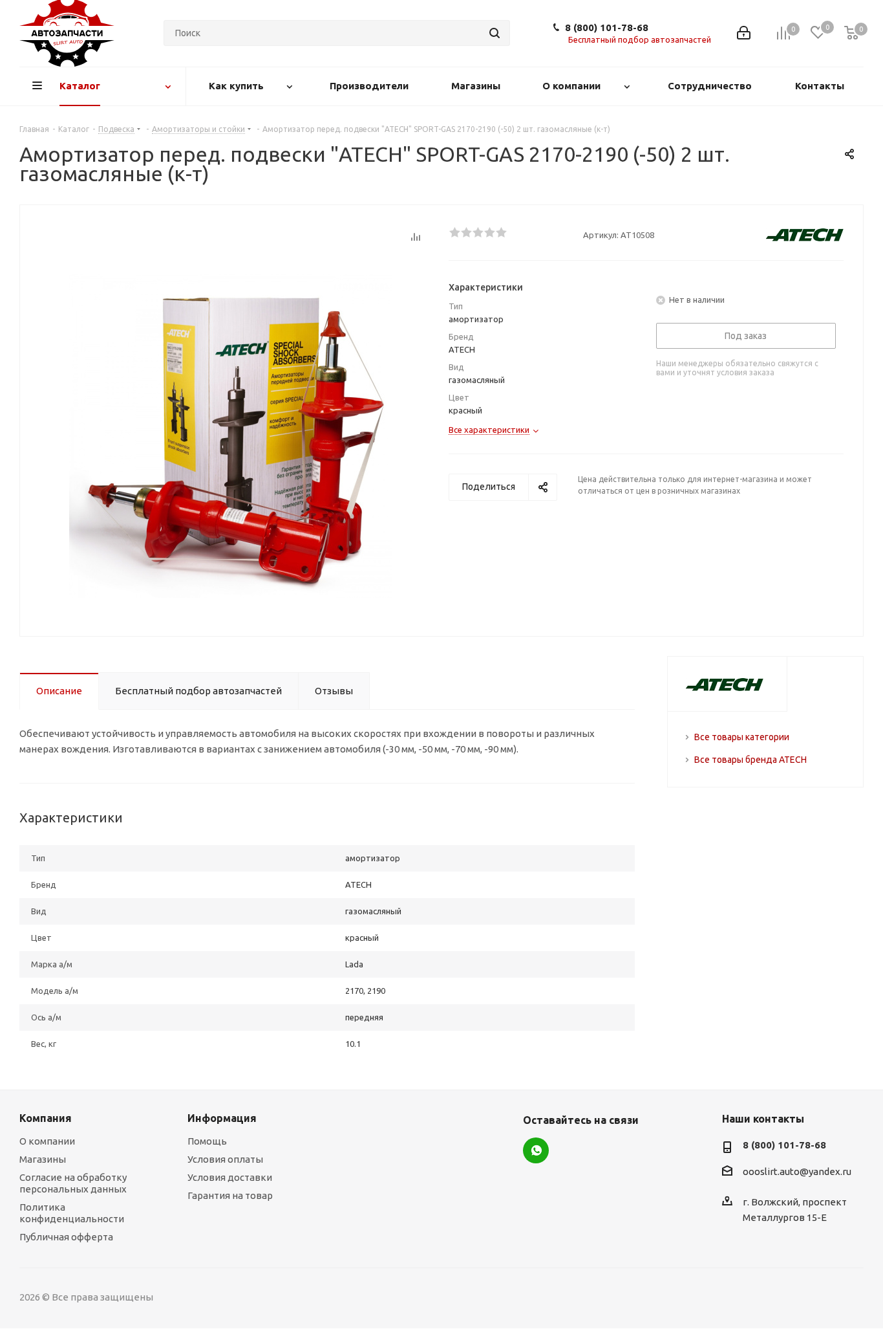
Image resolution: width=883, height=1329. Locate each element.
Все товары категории (741, 737)
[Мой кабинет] (743, 33)
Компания (45, 1118)
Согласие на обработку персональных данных (73, 1183)
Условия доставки (229, 1177)
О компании (47, 1141)
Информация (222, 1118)
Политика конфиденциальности (71, 1213)
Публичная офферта (66, 1236)
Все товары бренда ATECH (750, 759)
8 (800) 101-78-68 (606, 27)
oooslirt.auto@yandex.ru (797, 1172)
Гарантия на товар (230, 1195)
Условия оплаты (225, 1159)
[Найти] (494, 33)
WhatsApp (536, 1150)
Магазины (42, 1159)
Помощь (207, 1141)
